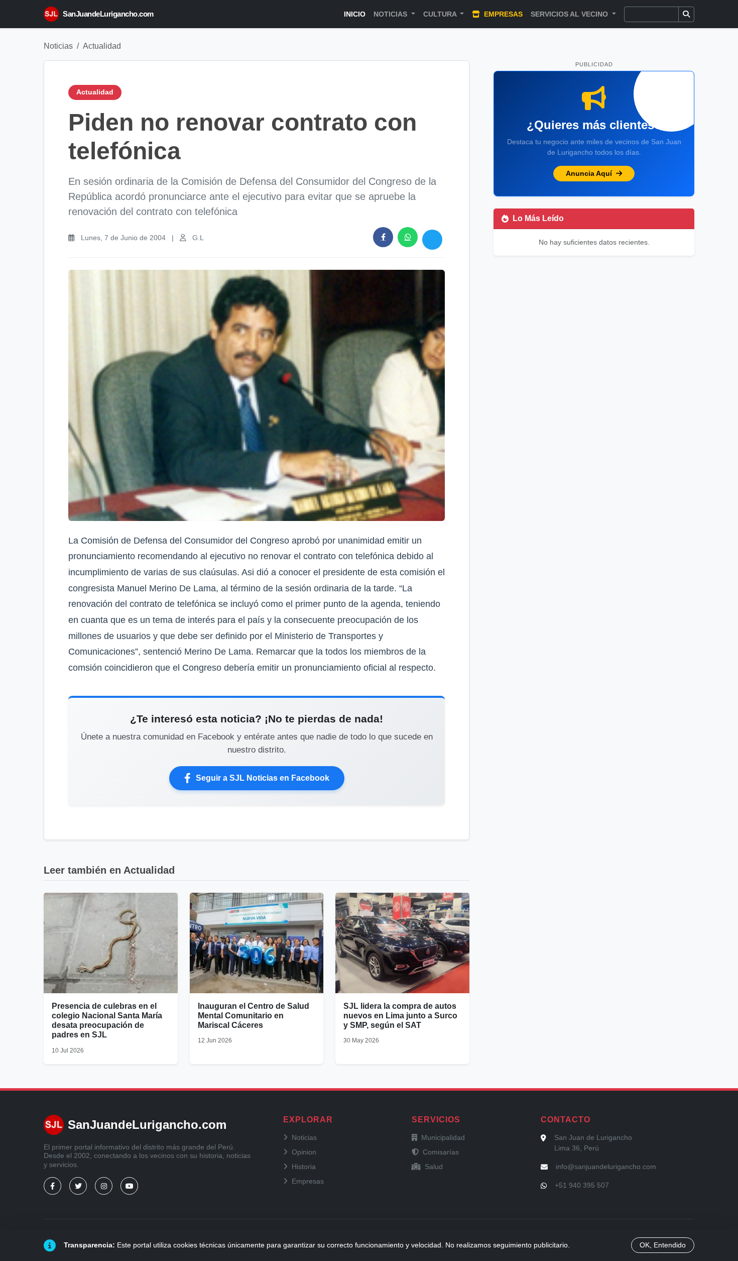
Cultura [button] (440, 14)
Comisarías (441, 1152)
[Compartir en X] (432, 240)
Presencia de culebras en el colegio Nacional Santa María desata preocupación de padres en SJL (107, 1020)
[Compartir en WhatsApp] (408, 237)
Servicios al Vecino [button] (570, 14)
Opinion (304, 1152)
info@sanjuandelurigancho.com (606, 1167)
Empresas (502, 14)
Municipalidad (443, 1137)
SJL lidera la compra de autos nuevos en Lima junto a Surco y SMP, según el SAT (400, 1015)
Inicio (354, 14)
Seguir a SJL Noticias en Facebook (262, 778)
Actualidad (102, 46)
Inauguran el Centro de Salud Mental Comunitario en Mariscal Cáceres (253, 1015)
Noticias (58, 46)
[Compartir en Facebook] (383, 237)
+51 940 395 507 (582, 1185)
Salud (434, 1167)
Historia (304, 1167)
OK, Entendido (663, 1245)
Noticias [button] (391, 14)
